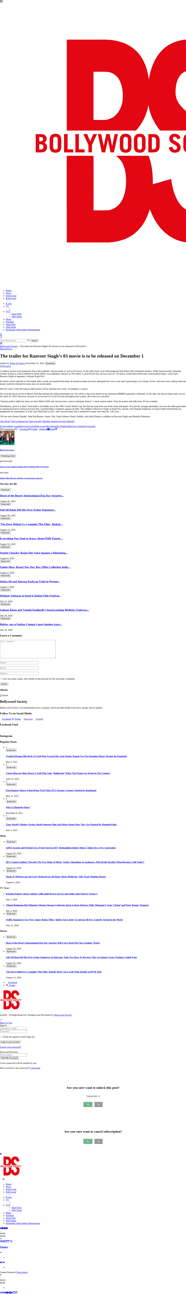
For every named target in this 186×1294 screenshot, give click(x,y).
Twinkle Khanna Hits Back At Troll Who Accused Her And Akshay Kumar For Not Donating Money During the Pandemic (66, 756)
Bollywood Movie (43, 426)
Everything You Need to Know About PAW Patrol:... (31, 538)
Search (34, 341)
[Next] (7, 1228)
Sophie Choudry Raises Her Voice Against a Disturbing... (34, 552)
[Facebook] (1, 1179)
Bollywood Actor (27, 426)
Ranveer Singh (76, 426)
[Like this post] (16, 429)
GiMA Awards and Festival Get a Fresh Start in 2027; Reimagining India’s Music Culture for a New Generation (61, 848)
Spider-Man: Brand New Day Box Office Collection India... (35, 567)
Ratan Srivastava (17, 363)
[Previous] (1, 1228)
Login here (35, 1068)
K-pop (9, 303)
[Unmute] (3, 1262)
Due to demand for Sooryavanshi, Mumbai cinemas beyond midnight (42, 421)
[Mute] (1, 1262)
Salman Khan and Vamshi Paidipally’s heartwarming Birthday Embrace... (44, 609)
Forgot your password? (10, 1047)
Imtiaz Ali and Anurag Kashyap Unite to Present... (30, 581)
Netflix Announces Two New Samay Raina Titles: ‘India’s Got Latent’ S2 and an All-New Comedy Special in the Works (64, 919)
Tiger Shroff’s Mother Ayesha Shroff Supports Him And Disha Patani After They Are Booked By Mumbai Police (61, 824)
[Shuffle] (1, 1241)
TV (7, 306)
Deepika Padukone (60, 426)
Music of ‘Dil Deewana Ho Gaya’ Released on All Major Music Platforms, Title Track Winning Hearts (56, 876)
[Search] (1, 337)
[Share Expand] (56, 429)
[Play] (3, 1228)
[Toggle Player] (0, 1238)
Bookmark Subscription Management (23, 329)
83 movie (4, 426)
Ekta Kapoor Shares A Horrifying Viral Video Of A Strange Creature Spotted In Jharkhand (51, 790)
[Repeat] (6, 1241)
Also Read (5, 421)
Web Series (17, 316)
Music (8, 319)
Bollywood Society (9, 346)
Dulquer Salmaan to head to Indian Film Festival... (30, 595)
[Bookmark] (1, 334)
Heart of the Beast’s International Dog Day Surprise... (32, 495)
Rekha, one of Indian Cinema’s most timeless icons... (31, 624)
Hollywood (11, 295)
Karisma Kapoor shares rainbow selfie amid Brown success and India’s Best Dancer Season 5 (51, 894)
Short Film (16, 314)
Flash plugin (22, 1272)
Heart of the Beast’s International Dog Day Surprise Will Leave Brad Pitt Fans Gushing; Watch (53, 943)
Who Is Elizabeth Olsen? (18, 807)
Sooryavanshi (89, 426)
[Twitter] (3, 1179)
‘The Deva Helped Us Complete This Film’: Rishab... (31, 524)
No (98, 1104)
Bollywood (11, 298)
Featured (10, 322)
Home (8, 290)
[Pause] (5, 1228)
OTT (8, 311)
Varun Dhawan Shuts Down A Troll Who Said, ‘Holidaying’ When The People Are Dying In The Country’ (58, 773)
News (8, 293)
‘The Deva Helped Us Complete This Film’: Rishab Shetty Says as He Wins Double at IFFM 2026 (53, 972)
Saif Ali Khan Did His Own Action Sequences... (28, 509)
